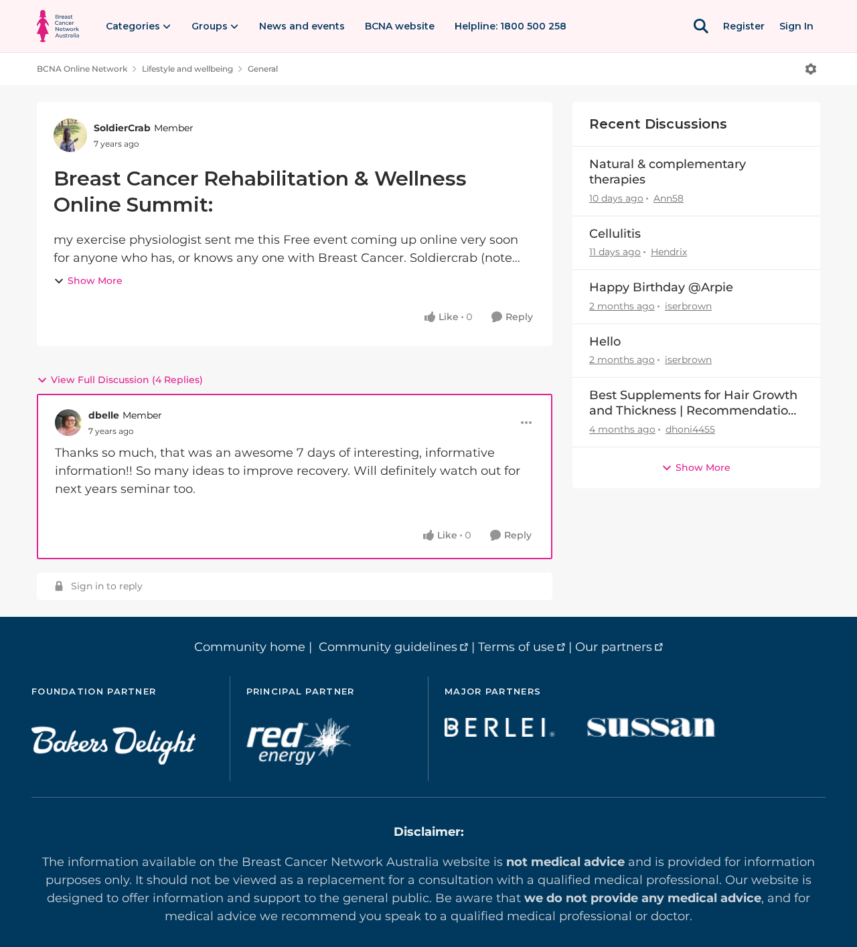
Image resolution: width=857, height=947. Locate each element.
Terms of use (516, 647)
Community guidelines (388, 647)
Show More (95, 281)
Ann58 (668, 198)
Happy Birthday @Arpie (661, 287)
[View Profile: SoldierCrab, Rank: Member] (70, 135)
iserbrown (688, 306)
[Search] (701, 26)
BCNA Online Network (82, 69)
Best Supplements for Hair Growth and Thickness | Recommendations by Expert (695, 403)
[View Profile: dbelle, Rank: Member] (68, 422)
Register (744, 26)
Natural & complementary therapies (667, 172)
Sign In (796, 26)
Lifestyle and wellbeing (187, 69)
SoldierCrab (122, 128)
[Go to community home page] (58, 26)
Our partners (613, 647)
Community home (249, 647)
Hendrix (669, 252)
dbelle (103, 415)
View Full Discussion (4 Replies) (127, 380)
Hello (605, 341)
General (263, 69)
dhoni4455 (690, 429)
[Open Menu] (810, 69)
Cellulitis (615, 233)
